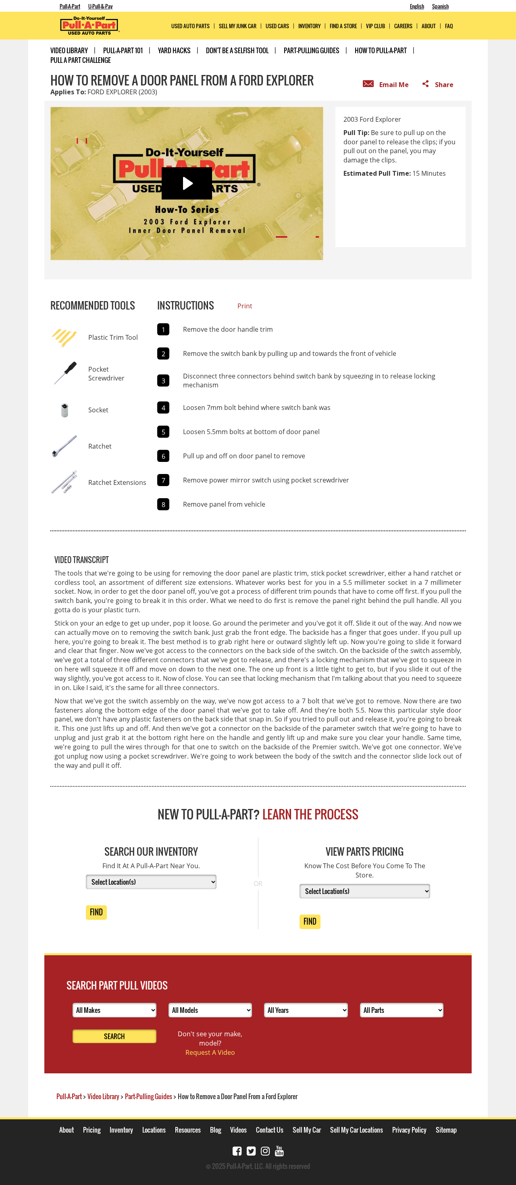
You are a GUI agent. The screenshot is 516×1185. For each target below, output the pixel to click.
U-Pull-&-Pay (100, 6)
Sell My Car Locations (356, 1130)
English (417, 6)
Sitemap (446, 1130)
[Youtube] (279, 1150)
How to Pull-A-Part (381, 50)
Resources (188, 1130)
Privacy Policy (409, 1130)
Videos (238, 1130)
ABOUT (429, 26)
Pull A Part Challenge (80, 60)
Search (114, 1036)
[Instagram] (265, 1150)
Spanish (440, 6)
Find (96, 912)
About (66, 1130)
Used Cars (277, 26)
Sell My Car (307, 1130)
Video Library (69, 50)
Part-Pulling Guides (311, 50)
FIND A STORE (343, 26)
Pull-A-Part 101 (123, 50)
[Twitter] (251, 1150)
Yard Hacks (174, 50)
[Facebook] (237, 1150)
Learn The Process (310, 814)
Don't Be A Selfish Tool (237, 50)
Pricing (91, 1130)
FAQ (449, 26)
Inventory (309, 26)
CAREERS (403, 26)
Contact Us (269, 1130)
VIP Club (375, 26)
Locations (154, 1130)
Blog (215, 1130)
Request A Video (210, 1052)
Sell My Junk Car (237, 26)
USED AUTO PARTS (190, 26)
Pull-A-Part (70, 6)
